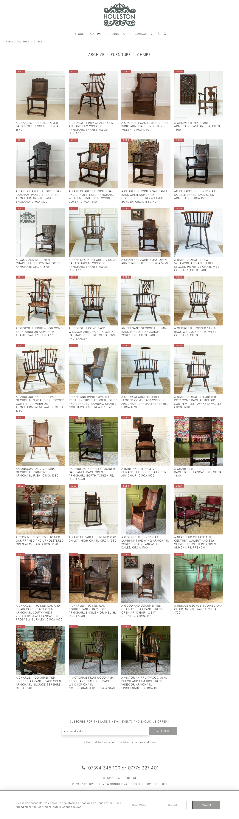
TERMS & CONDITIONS (112, 784)
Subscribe (163, 730)
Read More (139, 804)
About (127, 33)
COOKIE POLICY (141, 784)
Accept (206, 804)
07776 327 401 (143, 767)
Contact (141, 33)
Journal (114, 33)
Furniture (23, 41)
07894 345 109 (104, 767)
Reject (172, 804)
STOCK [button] (80, 33)
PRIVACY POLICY (83, 784)
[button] (165, 34)
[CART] (152, 34)
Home (9, 41)
